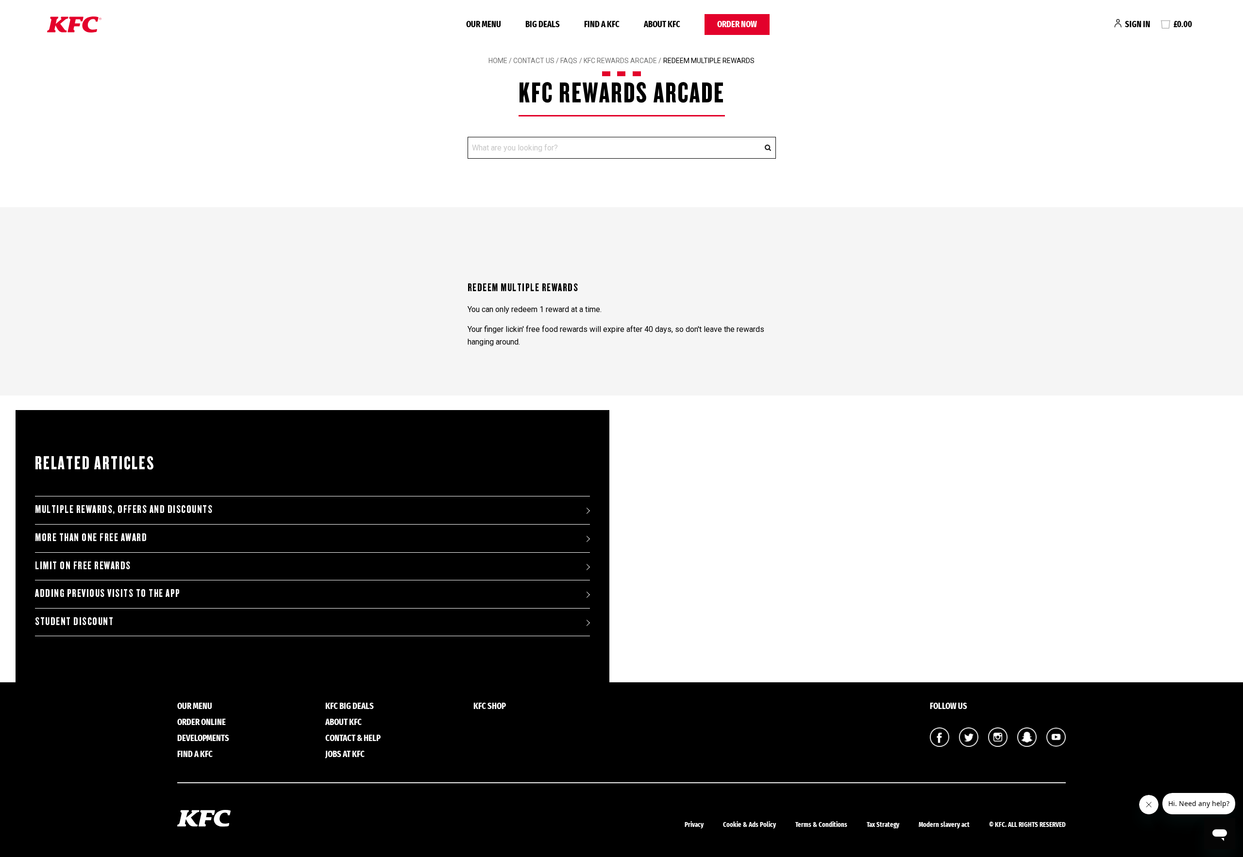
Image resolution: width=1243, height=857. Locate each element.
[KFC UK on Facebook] (939, 744)
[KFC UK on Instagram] (998, 744)
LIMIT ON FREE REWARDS (83, 566)
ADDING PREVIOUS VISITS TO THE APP (108, 593)
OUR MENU (483, 24)
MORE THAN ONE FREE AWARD (91, 538)
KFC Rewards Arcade (621, 61)
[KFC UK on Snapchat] (1027, 744)
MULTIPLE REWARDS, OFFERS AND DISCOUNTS (124, 509)
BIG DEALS (542, 24)
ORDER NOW (737, 24)
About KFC (662, 24)
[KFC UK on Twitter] (968, 744)
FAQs (568, 61)
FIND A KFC (602, 24)
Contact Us (533, 61)
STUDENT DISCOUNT (74, 621)
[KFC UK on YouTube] (1056, 744)
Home (497, 61)
